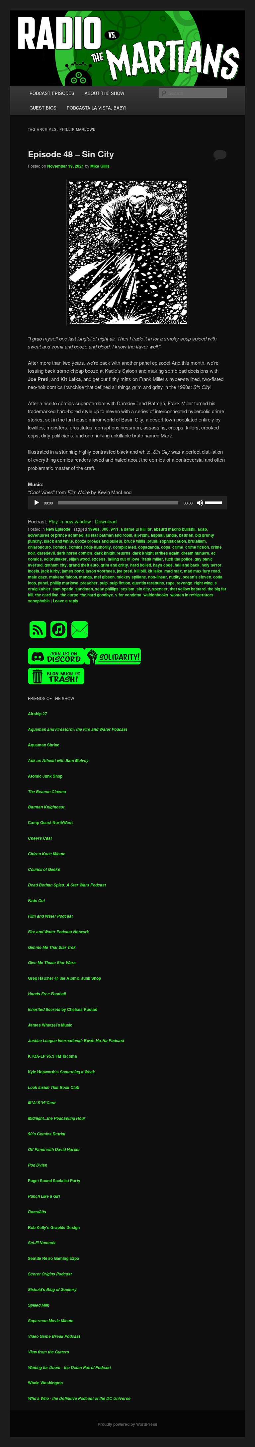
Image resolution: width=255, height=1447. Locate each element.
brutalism (197, 541)
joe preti (124, 571)
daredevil (46, 553)
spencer (160, 589)
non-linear (157, 577)
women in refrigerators (191, 595)
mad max (173, 571)
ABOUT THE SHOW (104, 93)
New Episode (58, 529)
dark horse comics (74, 553)
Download (106, 521)
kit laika (155, 571)
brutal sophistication (166, 541)
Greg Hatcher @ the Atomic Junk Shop (64, 978)
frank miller (152, 559)
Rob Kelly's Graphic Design (54, 1227)
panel (43, 583)
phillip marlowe (64, 583)
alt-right (141, 535)
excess (99, 559)
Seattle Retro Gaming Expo (53, 1258)
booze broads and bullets (98, 541)
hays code (163, 565)
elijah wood (79, 559)
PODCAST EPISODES (52, 93)
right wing (203, 583)
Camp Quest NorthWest (50, 822)
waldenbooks (155, 595)
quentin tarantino (148, 583)
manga (85, 577)
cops (165, 547)
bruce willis (134, 541)
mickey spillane (131, 577)
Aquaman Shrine (43, 745)
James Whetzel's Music (50, 1025)
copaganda (148, 547)
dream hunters (195, 553)
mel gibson (104, 577)
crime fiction (197, 547)
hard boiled (140, 565)
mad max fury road (202, 571)
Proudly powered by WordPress (127, 1424)
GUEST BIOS (43, 108)
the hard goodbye (96, 595)
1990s (94, 529)
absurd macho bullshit (175, 529)
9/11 (115, 529)
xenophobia (39, 601)
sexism (127, 589)
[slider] (214, 502)
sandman (84, 589)
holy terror (211, 565)
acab (202, 529)
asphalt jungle (164, 535)
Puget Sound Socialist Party (54, 1180)
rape (170, 583)
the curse (69, 595)
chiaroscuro (39, 547)
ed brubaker (55, 559)
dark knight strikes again (155, 553)
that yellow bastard (188, 589)
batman (186, 535)
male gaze (37, 577)
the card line (46, 595)
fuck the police (179, 559)
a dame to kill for (136, 529)
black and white (58, 541)
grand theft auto (84, 565)
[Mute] (200, 502)
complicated (124, 547)
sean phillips (107, 589)
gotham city (55, 565)
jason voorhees (100, 571)
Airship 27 (37, 714)
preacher (89, 583)
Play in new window (69, 521)
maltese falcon (63, 577)
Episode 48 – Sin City (71, 154)
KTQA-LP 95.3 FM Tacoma (52, 1056)
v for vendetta (128, 595)
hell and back (187, 565)
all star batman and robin (108, 535)
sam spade (62, 589)
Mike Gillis (100, 166)
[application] (127, 502)
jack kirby (50, 571)
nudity (175, 577)
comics (60, 547)
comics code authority (90, 547)
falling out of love (123, 559)
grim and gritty (114, 565)
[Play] (36, 502)
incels (33, 571)
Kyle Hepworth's (61, 1072)
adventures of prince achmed (55, 535)
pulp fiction (120, 583)
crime (177, 547)
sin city (143, 589)
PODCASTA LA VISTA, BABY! (97, 108)
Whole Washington (45, 1383)
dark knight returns (112, 553)
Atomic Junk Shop (45, 776)
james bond (73, 571)
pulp (104, 583)
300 (105, 529)
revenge (184, 583)
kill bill (140, 571)
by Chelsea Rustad (62, 1009)
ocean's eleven (197, 577)
